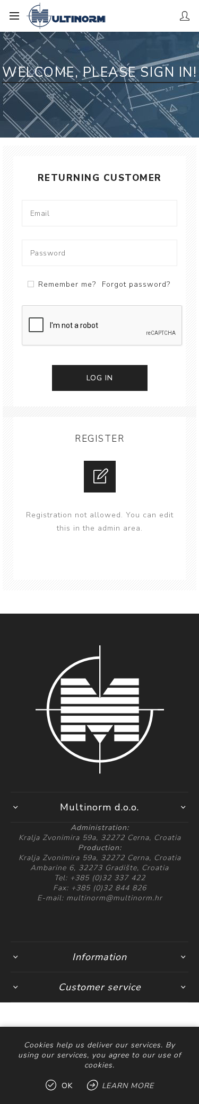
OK (67, 1086)
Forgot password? (136, 284)
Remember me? (67, 284)
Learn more (128, 1086)
